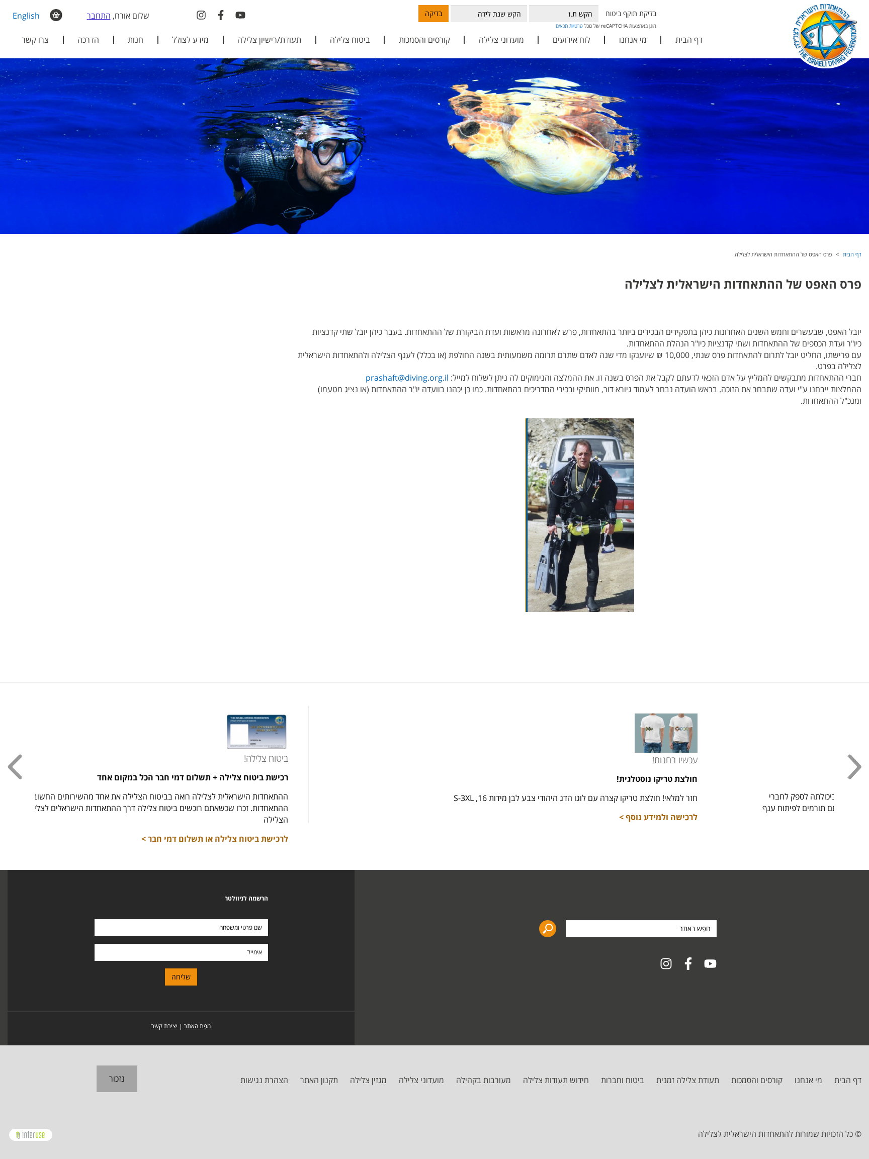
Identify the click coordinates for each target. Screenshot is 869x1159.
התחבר (99, 15)
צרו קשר (35, 39)
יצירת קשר (164, 1026)
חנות (135, 39)
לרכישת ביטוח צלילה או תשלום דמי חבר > (351, 838)
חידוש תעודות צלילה (556, 1080)
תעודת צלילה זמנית (687, 1080)
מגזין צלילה (368, 1080)
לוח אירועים (571, 39)
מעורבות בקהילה (483, 1080)
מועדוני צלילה (421, 1080)
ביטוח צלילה (350, 39)
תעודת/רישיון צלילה (269, 39)
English (26, 15)
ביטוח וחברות (622, 1080)
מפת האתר (197, 1026)
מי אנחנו (808, 1080)
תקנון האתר (319, 1080)
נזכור (117, 1078)
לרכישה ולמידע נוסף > (794, 817)
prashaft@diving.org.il (407, 377)
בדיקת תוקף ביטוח (630, 13)
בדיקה (433, 13)
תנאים (562, 25)
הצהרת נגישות (264, 1080)
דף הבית (689, 39)
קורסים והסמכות (424, 39)
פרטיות (576, 25)
